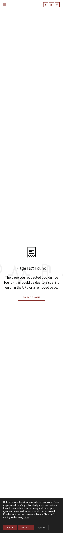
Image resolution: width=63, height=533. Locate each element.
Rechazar (26, 527)
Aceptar (10, 527)
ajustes (25, 517)
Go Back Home (31, 297)
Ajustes (41, 527)
